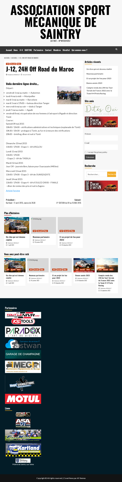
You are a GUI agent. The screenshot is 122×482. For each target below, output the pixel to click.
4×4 (21, 50)
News (16, 50)
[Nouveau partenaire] (43, 225)
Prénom (88, 134)
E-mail (87, 143)
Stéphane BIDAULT (14, 75)
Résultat (66, 50)
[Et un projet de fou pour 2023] (70, 225)
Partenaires (38, 50)
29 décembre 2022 (66, 245)
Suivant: (68, 201)
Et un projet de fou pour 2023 (70, 238)
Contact (48, 50)
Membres (57, 50)
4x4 (8, 64)
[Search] (116, 49)
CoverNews (69, 478)
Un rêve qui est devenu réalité (15, 238)
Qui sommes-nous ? (79, 50)
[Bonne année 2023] (84, 265)
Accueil (9, 50)
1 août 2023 (11, 245)
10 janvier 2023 (39, 242)
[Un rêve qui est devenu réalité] (16, 225)
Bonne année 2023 (94, 83)
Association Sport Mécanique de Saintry (60, 21)
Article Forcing (13, 190)
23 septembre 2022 (105, 290)
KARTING (28, 50)
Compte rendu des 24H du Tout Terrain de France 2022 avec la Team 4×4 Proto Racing (99, 91)
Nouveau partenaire (41, 236)
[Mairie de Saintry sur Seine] (23, 460)
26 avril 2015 (27, 75)
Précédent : (20, 201)
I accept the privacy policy (97, 152)
